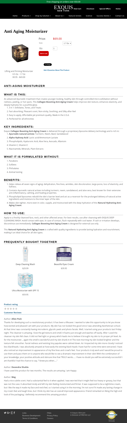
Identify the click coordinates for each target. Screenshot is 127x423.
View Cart (77, 9)
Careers (50, 418)
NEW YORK (63, 11)
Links (24, 413)
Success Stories (103, 16)
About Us (59, 16)
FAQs (49, 413)
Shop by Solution (42, 16)
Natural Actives (75, 16)
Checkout (90, 9)
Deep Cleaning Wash (25, 264)
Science (89, 16)
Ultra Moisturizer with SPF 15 (25, 290)
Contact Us (119, 16)
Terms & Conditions (30, 418)
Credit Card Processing (112, 420)
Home (118, 9)
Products (25, 16)
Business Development (31, 416)
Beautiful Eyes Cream (64, 264)
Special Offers (105, 9)
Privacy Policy (52, 416)
